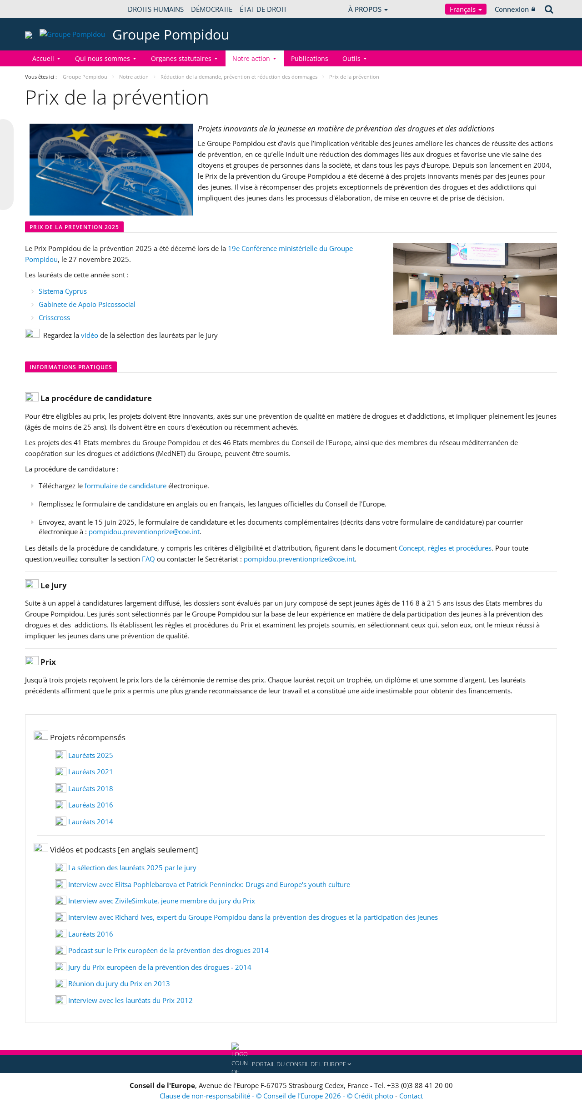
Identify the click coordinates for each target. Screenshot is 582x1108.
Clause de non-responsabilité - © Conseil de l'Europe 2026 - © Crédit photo (277, 1095)
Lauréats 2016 (90, 804)
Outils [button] (351, 58)
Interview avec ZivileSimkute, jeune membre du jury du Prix (161, 900)
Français (463, 9)
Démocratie (211, 9)
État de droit (263, 9)
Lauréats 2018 (90, 788)
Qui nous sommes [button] (102, 58)
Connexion (512, 9)
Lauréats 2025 (90, 755)
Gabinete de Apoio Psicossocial (87, 304)
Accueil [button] (43, 58)
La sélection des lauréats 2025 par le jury (132, 867)
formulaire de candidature (125, 485)
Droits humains (156, 9)
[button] (291, 1064)
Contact (411, 1095)
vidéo (90, 335)
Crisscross (54, 317)
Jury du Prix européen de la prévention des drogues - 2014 (159, 967)
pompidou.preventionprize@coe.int (144, 531)
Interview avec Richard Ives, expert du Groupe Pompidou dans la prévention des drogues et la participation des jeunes (253, 917)
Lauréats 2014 (90, 821)
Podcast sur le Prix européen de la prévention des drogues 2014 (168, 950)
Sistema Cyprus (63, 291)
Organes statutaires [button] (181, 58)
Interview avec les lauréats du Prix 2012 (130, 1000)
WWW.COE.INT (47, 9)
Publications (309, 58)
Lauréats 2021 (90, 771)
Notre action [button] (251, 58)
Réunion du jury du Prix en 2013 (119, 983)
